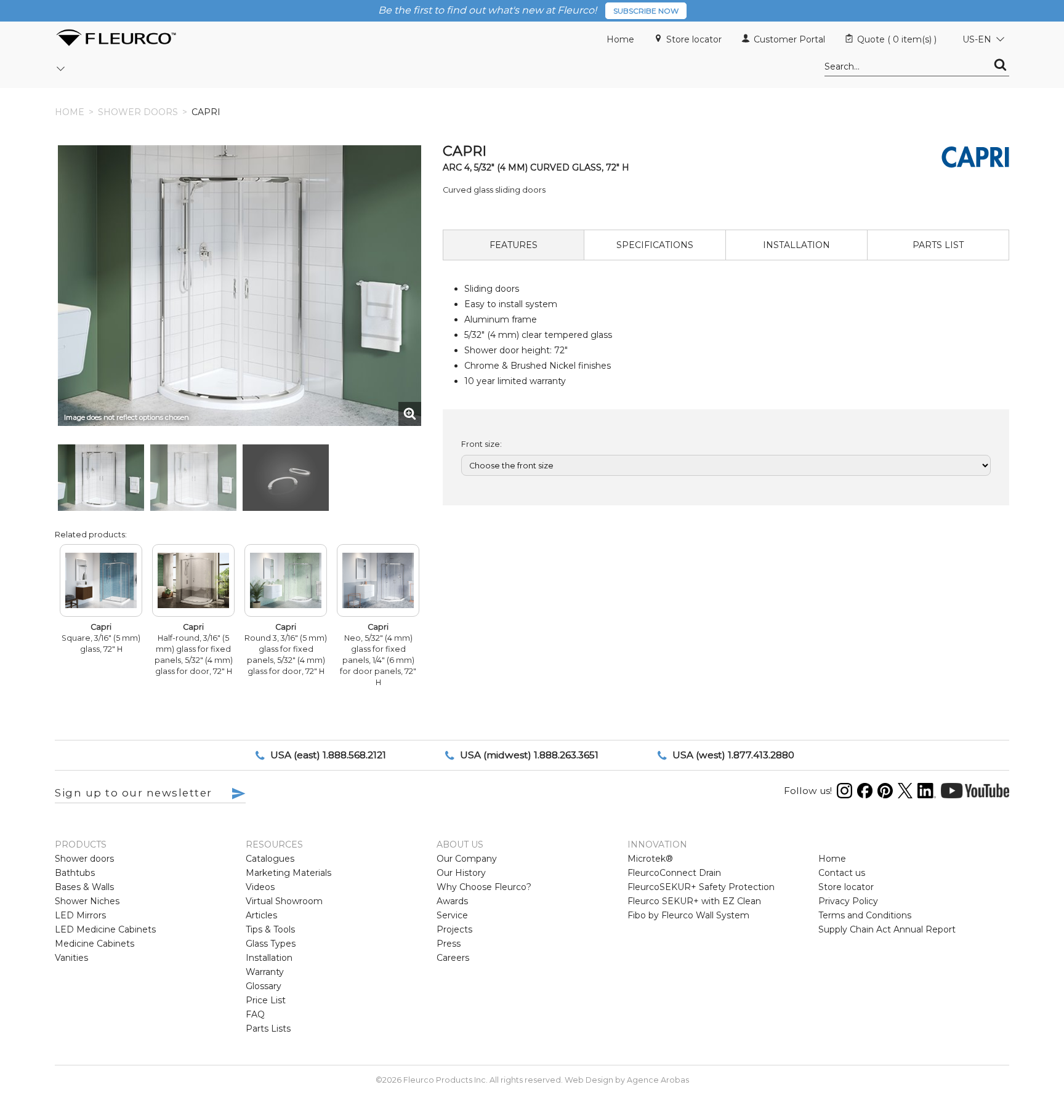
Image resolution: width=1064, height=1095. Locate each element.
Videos (260, 886)
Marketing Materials (288, 872)
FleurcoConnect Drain (674, 872)
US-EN (976, 39)
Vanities (71, 957)
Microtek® (650, 858)
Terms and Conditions (864, 915)
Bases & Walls (84, 886)
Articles (261, 915)
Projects (454, 929)
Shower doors (138, 112)
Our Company (467, 858)
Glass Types (271, 943)
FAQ (255, 1014)
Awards (452, 901)
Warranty (265, 971)
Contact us (841, 872)
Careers (453, 957)
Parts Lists (268, 1028)
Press (449, 943)
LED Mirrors (80, 915)
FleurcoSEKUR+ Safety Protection (701, 886)
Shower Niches (87, 901)
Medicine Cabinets (94, 943)
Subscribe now (646, 10)
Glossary (263, 986)
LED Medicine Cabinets (105, 929)
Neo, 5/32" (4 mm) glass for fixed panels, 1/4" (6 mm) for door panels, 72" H (378, 654)
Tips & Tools (270, 929)
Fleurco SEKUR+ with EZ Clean (694, 901)
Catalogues (270, 858)
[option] (101, 477)
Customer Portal (789, 39)
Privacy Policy (848, 901)
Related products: (91, 534)
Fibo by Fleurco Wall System (688, 915)
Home (620, 39)
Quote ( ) (897, 39)
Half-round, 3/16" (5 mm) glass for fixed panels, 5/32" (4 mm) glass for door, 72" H (194, 649)
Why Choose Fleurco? (484, 886)
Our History (461, 872)
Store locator (694, 39)
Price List (266, 1000)
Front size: (481, 444)
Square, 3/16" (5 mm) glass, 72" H (101, 638)
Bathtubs (75, 872)
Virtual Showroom (284, 901)
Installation (269, 957)
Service (452, 915)
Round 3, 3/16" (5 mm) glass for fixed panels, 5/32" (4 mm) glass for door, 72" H (285, 649)
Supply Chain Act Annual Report (887, 929)
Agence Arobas (658, 1080)
